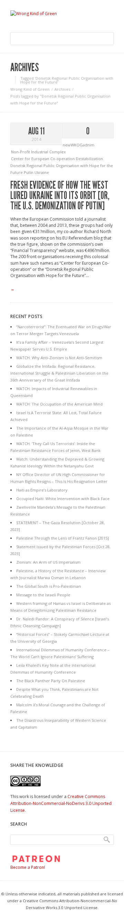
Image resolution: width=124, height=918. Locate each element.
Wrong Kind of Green (30, 89)
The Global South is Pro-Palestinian (48, 586)
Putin (29, 172)
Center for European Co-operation (43, 158)
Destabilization (89, 158)
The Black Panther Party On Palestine (50, 680)
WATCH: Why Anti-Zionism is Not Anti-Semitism (59, 357)
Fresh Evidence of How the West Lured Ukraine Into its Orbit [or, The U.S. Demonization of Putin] (59, 195)
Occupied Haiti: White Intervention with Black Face (63, 498)
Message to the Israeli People (43, 594)
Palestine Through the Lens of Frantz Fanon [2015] (62, 538)
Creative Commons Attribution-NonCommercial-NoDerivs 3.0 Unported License (61, 803)
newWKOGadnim (78, 144)
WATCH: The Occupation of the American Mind (59, 404)
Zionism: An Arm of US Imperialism (48, 562)
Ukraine (41, 172)
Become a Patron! (27, 867)
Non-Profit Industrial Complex (38, 151)
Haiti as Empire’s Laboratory (42, 490)
